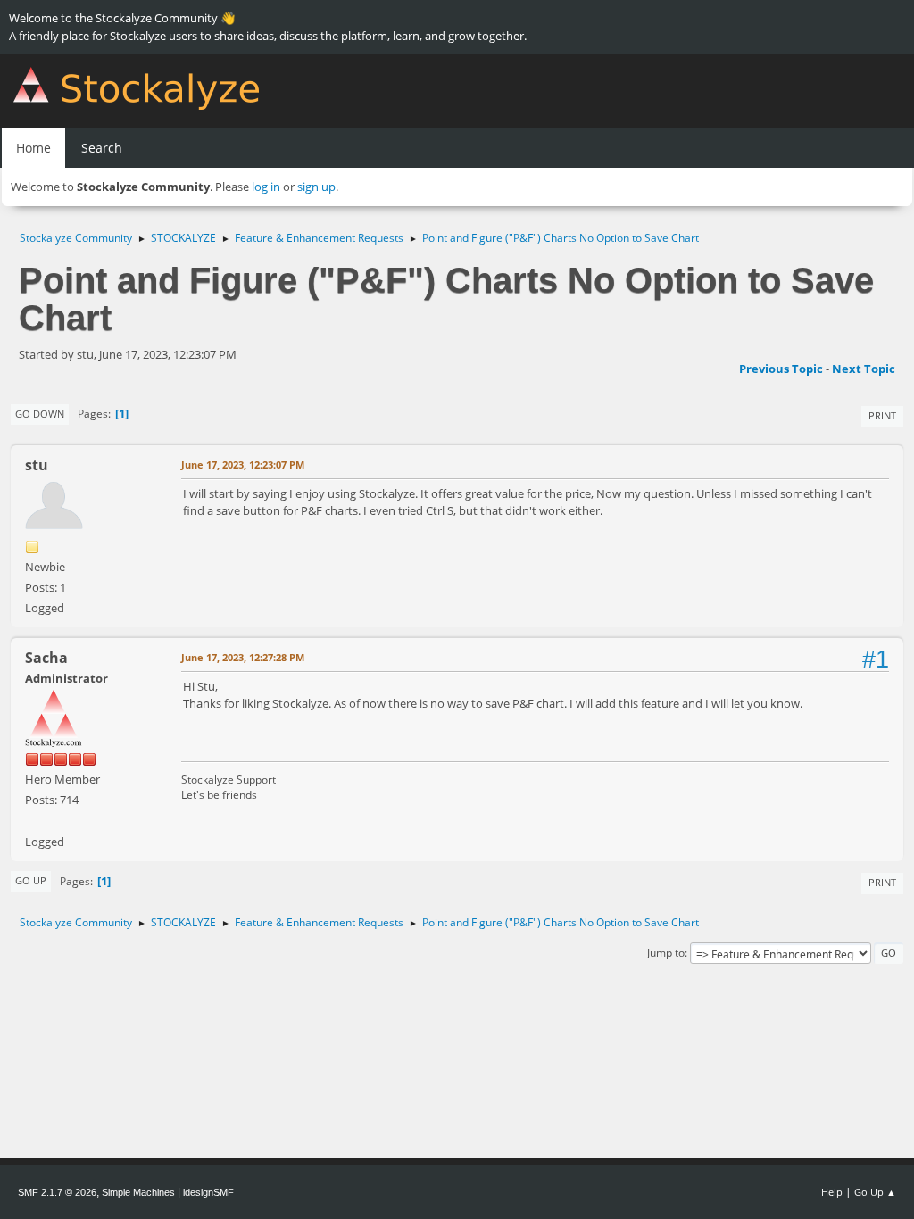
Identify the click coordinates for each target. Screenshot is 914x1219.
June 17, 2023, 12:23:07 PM (242, 464)
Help (832, 1191)
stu (36, 465)
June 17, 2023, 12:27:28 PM (242, 657)
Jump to (666, 952)
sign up (316, 186)
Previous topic (781, 369)
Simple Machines (138, 1192)
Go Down (39, 413)
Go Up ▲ (875, 1191)
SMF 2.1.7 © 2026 (57, 1192)
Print (882, 415)
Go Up (30, 880)
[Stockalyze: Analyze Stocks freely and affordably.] (32, 820)
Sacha (46, 658)
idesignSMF (208, 1192)
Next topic (863, 369)
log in (266, 186)
